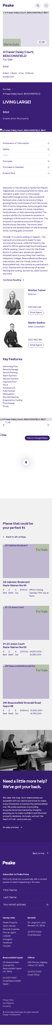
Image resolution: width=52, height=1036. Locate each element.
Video (5, 155)
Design (5, 1014)
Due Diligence (8, 1003)
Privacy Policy (8, 1000)
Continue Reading (12, 279)
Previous (4, 425)
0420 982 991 (35, 339)
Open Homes (9, 925)
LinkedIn (7, 935)
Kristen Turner (37, 290)
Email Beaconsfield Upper (12, 982)
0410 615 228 (34, 307)
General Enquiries (11, 929)
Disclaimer (7, 1006)
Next (48, 425)
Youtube (7, 945)
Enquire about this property (16, 118)
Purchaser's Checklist (13, 167)
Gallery (6, 149)
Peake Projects (10, 922)
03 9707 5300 (34, 931)
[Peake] (16, 6)
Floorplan (7, 161)
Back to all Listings (16, 536)
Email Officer (34, 974)
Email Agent (36, 312)
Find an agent (9, 932)
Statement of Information (16, 143)
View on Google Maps (37, 437)
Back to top (38, 853)
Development (15, 1014)
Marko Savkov (36, 323)
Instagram (7, 939)
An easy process (11, 827)
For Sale (7, 89)
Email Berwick (34, 934)
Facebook (7, 942)
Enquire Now (9, 173)
